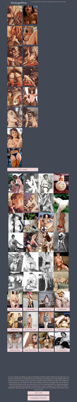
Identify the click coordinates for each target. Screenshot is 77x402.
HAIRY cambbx (22, 169)
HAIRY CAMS (38, 393)
